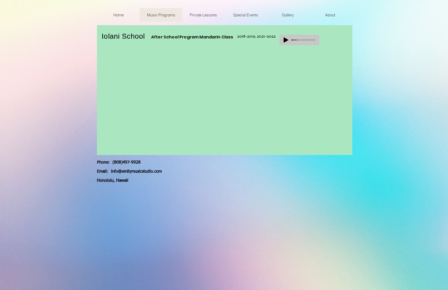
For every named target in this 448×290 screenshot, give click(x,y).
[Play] (286, 40)
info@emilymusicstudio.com (136, 172)
